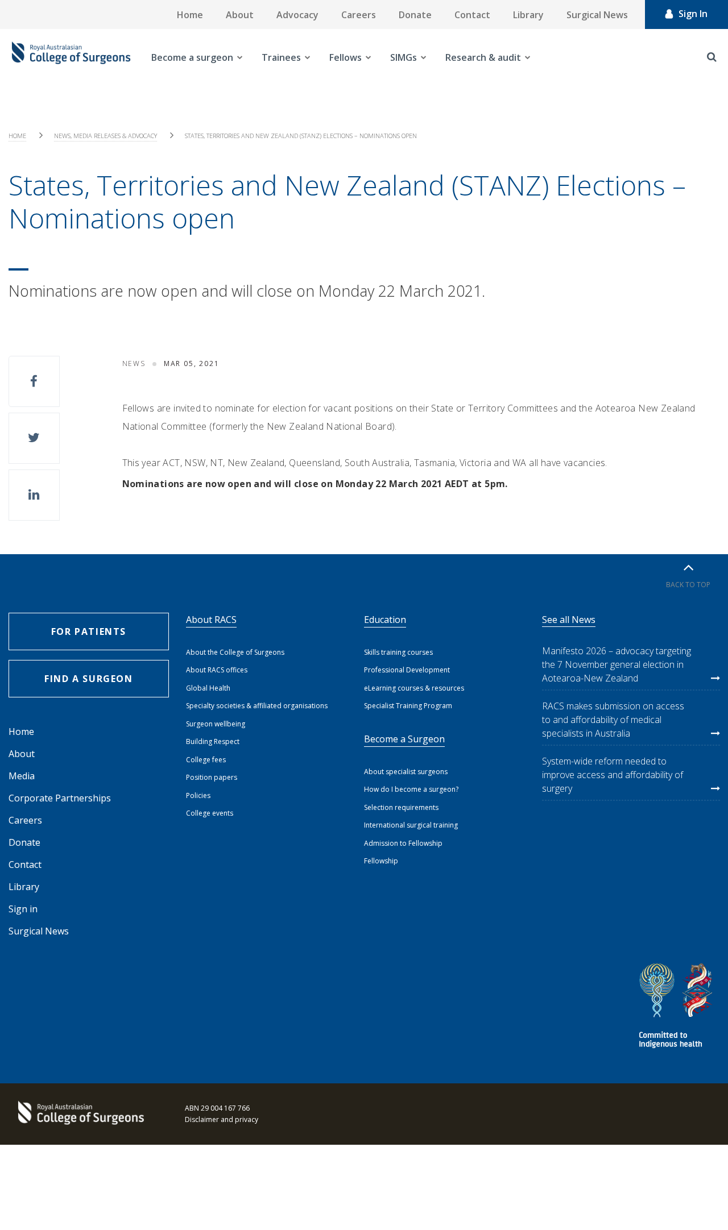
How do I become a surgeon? (411, 789)
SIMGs (403, 57)
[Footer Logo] (80, 1114)
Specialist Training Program (408, 705)
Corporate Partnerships (60, 798)
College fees (206, 759)
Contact (472, 15)
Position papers (211, 777)
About (240, 15)
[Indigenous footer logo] (677, 1007)
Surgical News (597, 15)
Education (385, 619)
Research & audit (483, 57)
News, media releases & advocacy (105, 135)
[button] (34, 381)
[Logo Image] (71, 57)
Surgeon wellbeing (215, 724)
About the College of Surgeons (235, 652)
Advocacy (297, 15)
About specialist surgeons (406, 771)
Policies (198, 795)
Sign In (693, 13)
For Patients (88, 631)
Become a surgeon (192, 57)
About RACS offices (216, 670)
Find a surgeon (88, 678)
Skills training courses (398, 652)
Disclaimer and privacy (221, 1119)
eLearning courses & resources (414, 688)
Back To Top (688, 584)
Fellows (345, 57)
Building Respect (212, 741)
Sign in (23, 909)
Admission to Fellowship (403, 843)
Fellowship (381, 861)
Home (190, 15)
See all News (568, 619)
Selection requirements (401, 807)
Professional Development (407, 670)
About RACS (211, 619)
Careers (358, 15)
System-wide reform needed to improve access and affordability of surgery (612, 775)
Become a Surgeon (404, 739)
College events (209, 813)
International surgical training (411, 825)
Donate (415, 15)
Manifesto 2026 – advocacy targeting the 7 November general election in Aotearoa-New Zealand (616, 664)
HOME (17, 135)
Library (528, 15)
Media (22, 776)
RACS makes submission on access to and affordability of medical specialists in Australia (613, 719)
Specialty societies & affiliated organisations (257, 705)
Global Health (208, 688)
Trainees (281, 57)
